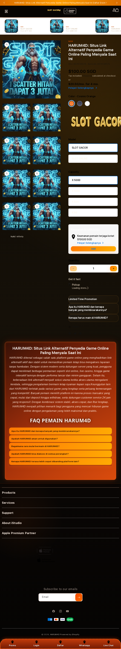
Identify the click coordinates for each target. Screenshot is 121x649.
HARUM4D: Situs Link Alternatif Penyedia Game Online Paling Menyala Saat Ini (60, 3)
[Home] (54, 10)
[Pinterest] (81, 334)
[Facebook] (70, 334)
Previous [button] (4, 2)
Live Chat (108, 645)
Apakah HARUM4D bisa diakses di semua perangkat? (40, 454)
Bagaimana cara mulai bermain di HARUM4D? (35, 446)
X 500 (75, 201)
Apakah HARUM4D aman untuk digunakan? (34, 438)
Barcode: (92, 64)
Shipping (87, 76)
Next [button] (116, 2)
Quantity (73, 260)
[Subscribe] (78, 597)
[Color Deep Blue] (79, 103)
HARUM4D (55, 635)
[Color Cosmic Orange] (71, 103)
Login (36, 645)
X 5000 (76, 180)
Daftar (60, 645)
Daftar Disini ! (100, 3)
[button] (6, 11)
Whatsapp (84, 645)
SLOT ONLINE (79, 158)
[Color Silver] (87, 103)
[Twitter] (76, 334)
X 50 (74, 212)
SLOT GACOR (80, 147)
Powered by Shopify (69, 635)
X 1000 (76, 191)
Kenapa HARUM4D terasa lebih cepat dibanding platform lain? (45, 461)
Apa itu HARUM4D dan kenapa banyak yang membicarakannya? (45, 431)
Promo (12, 645)
